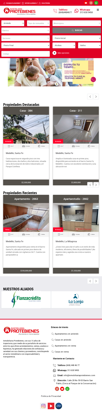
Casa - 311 (76, 110)
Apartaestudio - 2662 (75, 199)
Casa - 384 (26, 110)
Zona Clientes (46, 3)
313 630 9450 (86, 12)
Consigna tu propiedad (13, 3)
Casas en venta (61, 351)
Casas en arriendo (62, 339)
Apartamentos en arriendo (66, 333)
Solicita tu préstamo (31, 3)
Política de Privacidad (51, 396)
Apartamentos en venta (65, 345)
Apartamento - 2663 (26, 199)
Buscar (78, 30)
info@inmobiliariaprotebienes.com (76, 375)
